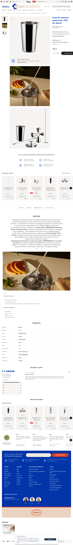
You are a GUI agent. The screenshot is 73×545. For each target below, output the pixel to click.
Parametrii (29, 207)
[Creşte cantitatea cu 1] (58, 53)
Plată (30, 473)
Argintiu (20, 336)
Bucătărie (6, 471)
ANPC (30, 477)
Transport (31, 475)
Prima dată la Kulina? (54, 481)
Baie (5, 479)
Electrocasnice (7, 475)
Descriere (21, 207)
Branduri (6, 469)
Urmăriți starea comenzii (55, 487)
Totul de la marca (66, 173)
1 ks (19, 348)
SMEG (18, 473)
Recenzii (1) (39, 207)
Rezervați (65, 42)
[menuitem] (4, 10)
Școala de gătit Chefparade (56, 485)
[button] (8, 426)
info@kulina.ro (9, 498)
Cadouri (69, 10)
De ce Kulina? (53, 483)
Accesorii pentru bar (23, 351)
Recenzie (52, 469)
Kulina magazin (53, 474)
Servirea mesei (7, 473)
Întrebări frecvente (54, 489)
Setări (18, 542)
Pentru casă (7, 484)
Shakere (20, 327)
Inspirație (58, 10)
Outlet (5, 486)
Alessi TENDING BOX (23, 354)
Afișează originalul (30, 374)
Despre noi (52, 476)
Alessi (20, 357)
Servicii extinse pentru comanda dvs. (37, 471)
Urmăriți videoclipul (21, 62)
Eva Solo (18, 484)
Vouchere (31, 479)
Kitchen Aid (19, 475)
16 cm (20, 342)
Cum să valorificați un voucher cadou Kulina (58, 472)
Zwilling (18, 479)
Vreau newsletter (60, 455)
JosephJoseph (20, 477)
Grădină (6, 477)
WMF (18, 469)
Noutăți (64, 10)
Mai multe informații (34, 541)
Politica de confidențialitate (35, 484)
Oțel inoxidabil (22, 339)
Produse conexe (50, 207)
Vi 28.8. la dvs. (55, 40)
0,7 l (20, 345)
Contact (30, 486)
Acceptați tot (50, 539)
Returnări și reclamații (34, 469)
